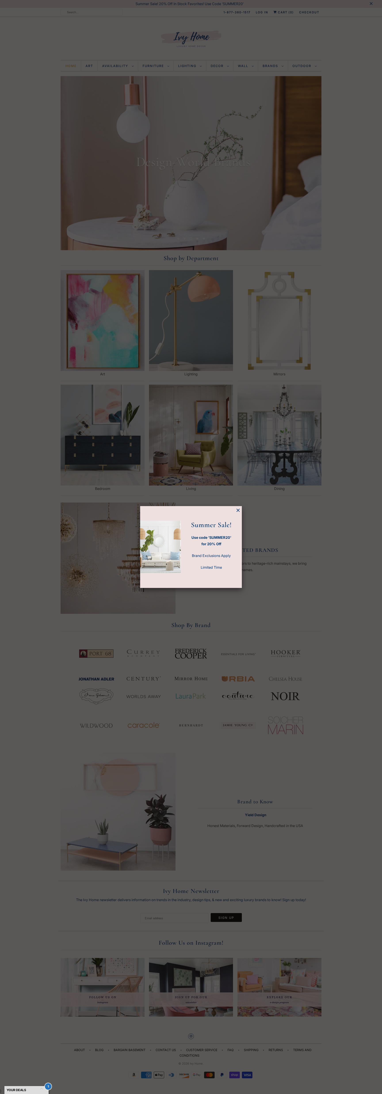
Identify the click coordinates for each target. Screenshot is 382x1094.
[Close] (238, 510)
